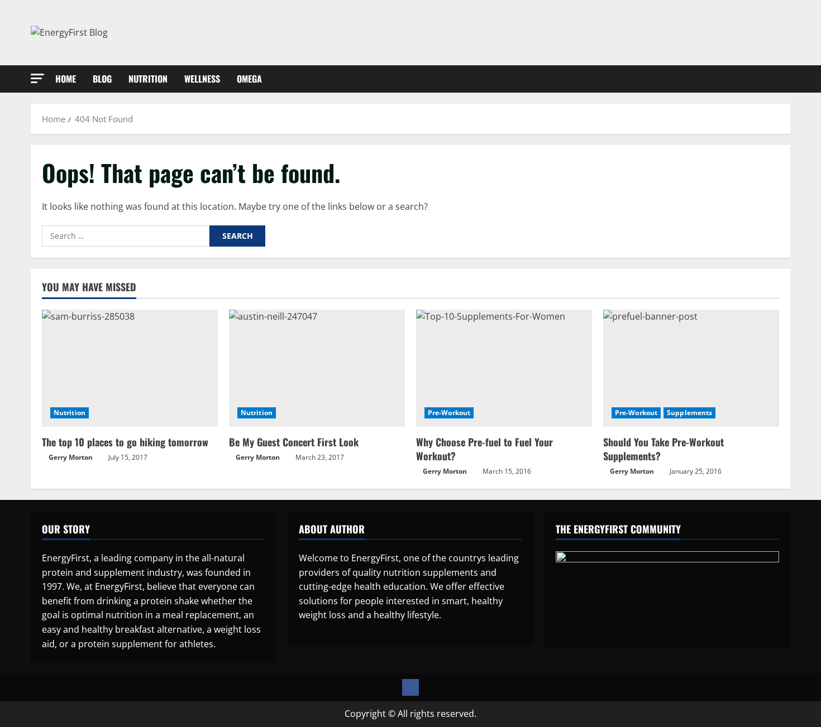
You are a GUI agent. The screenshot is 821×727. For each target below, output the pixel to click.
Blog (102, 78)
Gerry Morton (71, 457)
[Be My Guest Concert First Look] (317, 368)
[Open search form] (787, 78)
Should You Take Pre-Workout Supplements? (663, 449)
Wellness (202, 78)
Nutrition (148, 78)
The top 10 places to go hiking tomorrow (125, 442)
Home (65, 78)
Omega (249, 78)
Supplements (689, 412)
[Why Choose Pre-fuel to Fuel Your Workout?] (504, 368)
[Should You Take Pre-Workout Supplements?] (691, 368)
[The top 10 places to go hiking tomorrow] (130, 368)
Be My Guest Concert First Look (294, 442)
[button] (37, 78)
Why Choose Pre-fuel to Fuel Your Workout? (484, 449)
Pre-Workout (449, 412)
